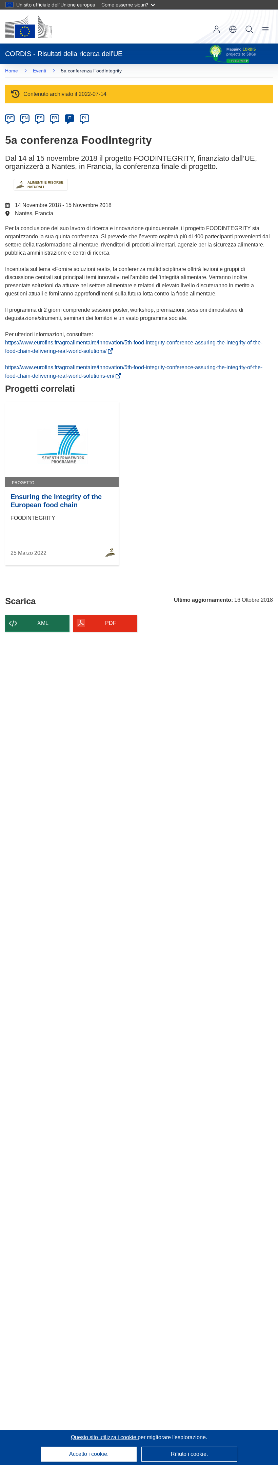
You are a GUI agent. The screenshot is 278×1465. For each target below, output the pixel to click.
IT (69, 118)
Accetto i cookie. (88, 1454)
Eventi (39, 70)
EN (25, 118)
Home (11, 70)
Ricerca (249, 29)
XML (42, 623)
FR (54, 118)
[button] (232, 29)
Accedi (216, 29)
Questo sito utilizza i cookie (104, 1437)
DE (10, 118)
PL (84, 118)
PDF (110, 623)
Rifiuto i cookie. (189, 1454)
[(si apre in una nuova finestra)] (28, 26)
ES (39, 118)
